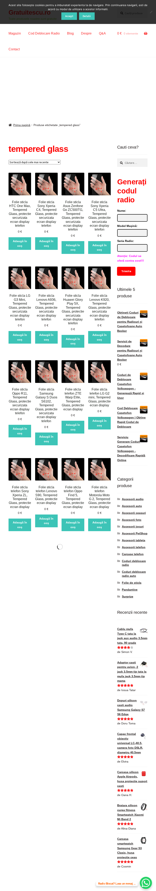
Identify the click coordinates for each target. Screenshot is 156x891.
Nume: (121, 210)
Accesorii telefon (133, 547)
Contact (14, 49)
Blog (70, 33)
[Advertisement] (78, 87)
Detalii (87, 16)
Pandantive (130, 589)
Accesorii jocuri (133, 526)
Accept (69, 16)
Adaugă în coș (20, 243)
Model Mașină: (127, 226)
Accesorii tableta (133, 540)
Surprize (127, 596)
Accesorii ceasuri (134, 513)
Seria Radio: (125, 241)
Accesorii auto (132, 506)
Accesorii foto (131, 519)
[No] (151, 12)
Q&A (102, 33)
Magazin (15, 33)
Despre (86, 33)
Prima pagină (21, 125)
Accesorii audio (133, 499)
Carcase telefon (133, 554)
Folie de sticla (131, 582)
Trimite (126, 271)
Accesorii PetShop (134, 533)
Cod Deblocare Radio (44, 33)
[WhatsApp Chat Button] (146, 883)
